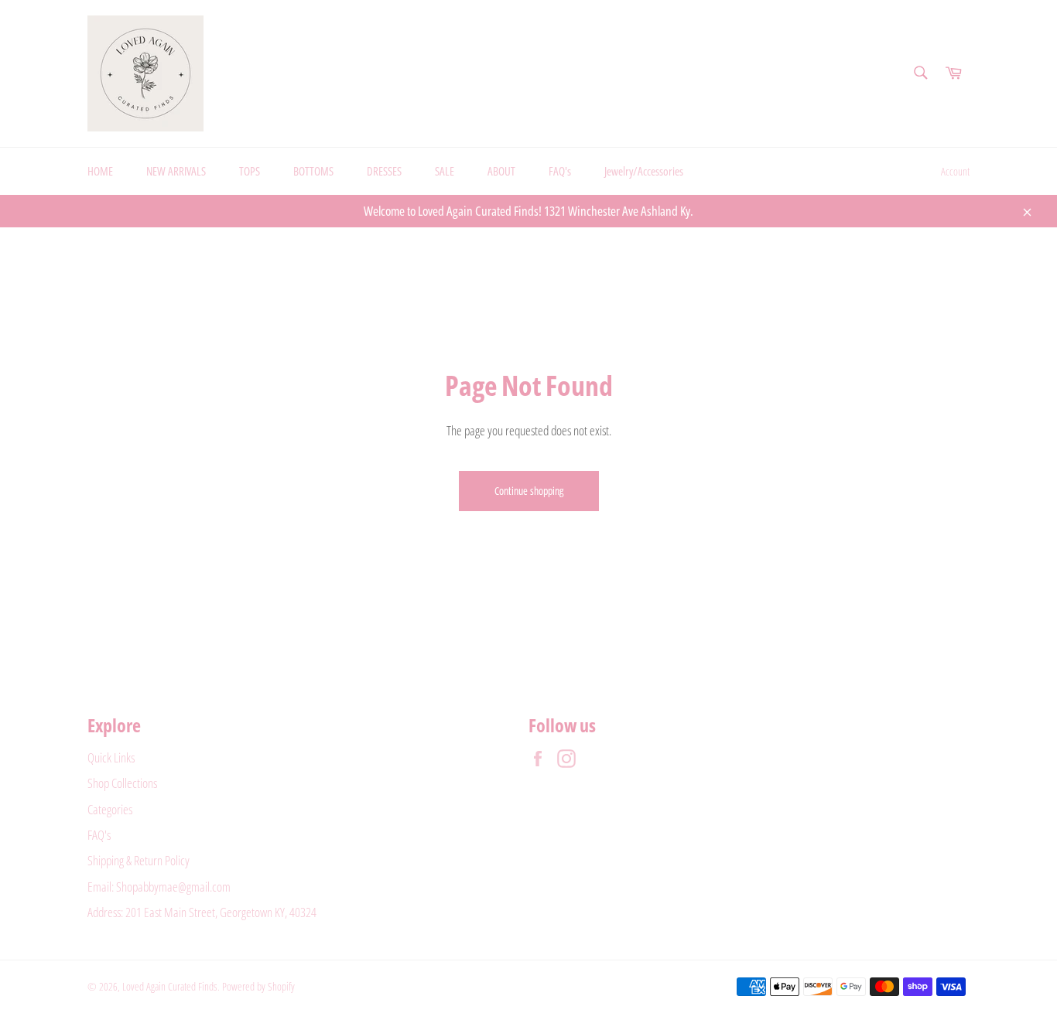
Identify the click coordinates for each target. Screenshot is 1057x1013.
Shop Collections (122, 783)
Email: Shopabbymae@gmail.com (159, 886)
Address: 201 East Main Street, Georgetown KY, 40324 (201, 912)
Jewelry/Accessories (643, 171)
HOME (100, 171)
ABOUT (501, 171)
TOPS (249, 171)
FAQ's (560, 171)
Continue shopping (528, 490)
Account (955, 171)
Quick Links (111, 757)
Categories (109, 809)
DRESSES (384, 171)
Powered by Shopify (258, 986)
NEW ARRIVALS (176, 171)
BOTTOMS (313, 171)
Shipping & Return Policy (138, 860)
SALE (444, 171)
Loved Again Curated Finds (169, 986)
